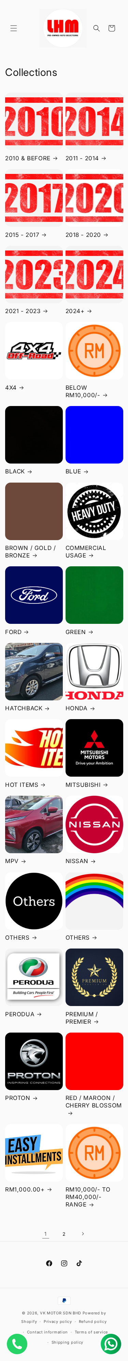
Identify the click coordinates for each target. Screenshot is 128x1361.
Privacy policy (58, 1321)
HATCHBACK (23, 708)
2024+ (75, 311)
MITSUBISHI (83, 784)
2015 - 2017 (22, 234)
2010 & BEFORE (28, 158)
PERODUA (19, 1014)
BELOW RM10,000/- (83, 391)
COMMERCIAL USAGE (86, 552)
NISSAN (77, 861)
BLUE (73, 471)
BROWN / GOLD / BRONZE (30, 552)
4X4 (11, 387)
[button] (13, 28)
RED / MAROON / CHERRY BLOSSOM (94, 1102)
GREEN (76, 632)
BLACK (15, 471)
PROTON (17, 1098)
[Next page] (82, 1233)
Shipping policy (68, 1342)
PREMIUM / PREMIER (82, 1018)
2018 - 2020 (83, 234)
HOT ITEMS (21, 784)
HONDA (77, 708)
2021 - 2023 (23, 311)
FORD (13, 632)
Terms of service (91, 1332)
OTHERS (17, 937)
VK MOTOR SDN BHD (60, 1313)
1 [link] (45, 1234)
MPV (12, 861)
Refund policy (93, 1321)
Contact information (47, 1332)
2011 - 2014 (82, 158)
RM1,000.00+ (25, 1189)
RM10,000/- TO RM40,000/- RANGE (88, 1197)
